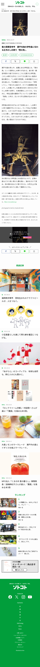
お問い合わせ (20, 633)
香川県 (5, 55)
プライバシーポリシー (20, 642)
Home (3, 9)
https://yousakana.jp (10, 202)
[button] (6, 61)
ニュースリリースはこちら (20, 635)
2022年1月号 (13, 55)
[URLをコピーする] (34, 61)
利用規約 (20, 640)
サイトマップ (20, 647)
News (20, 629)
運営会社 (20, 644)
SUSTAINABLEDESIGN (26, 55)
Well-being (20, 623)
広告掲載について (20, 637)
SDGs (20, 626)
